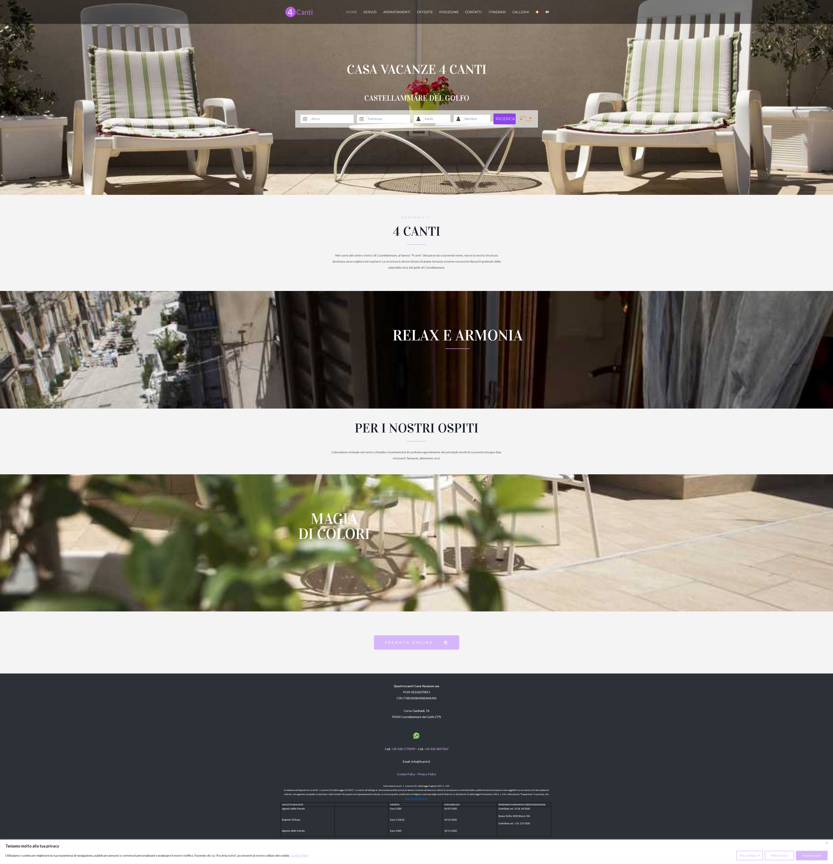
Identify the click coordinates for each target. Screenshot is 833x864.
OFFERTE (425, 12)
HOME (351, 12)
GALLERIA (520, 12)
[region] (416, 851)
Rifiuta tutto (779, 855)
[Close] (828, 843)
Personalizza (748, 855)
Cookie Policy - (407, 774)
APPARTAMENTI (396, 12)
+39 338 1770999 (403, 749)
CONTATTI (473, 12)
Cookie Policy (300, 855)
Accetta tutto (811, 855)
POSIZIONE (449, 12)
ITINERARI (497, 12)
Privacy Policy (427, 774)
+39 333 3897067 (436, 749)
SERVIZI (370, 12)
